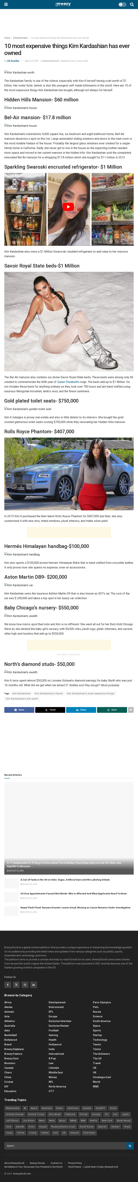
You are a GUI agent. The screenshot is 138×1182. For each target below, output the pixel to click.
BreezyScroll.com (22, 1173)
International (56, 1053)
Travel (97, 1063)
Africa (8, 1002)
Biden (59, 1108)
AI (25, 1108)
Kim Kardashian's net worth (22, 699)
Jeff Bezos (12, 1120)
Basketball (10, 1035)
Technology (100, 1039)
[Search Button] (132, 4)
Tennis (97, 1044)
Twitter (45, 1133)
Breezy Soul (11, 1058)
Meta (52, 1120)
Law (51, 1063)
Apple (34, 1108)
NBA (83, 1120)
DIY (6, 1086)
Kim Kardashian (22, 693)
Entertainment (20, 38)
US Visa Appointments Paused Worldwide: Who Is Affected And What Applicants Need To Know (73, 893)
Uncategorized (102, 1077)
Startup (97, 1035)
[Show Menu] (6, 4)
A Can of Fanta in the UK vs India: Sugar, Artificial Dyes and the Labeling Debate (65, 879)
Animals (9, 1011)
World (96, 1081)
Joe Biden (28, 1120)
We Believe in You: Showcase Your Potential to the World (33, 1166)
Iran (115, 1114)
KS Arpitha (13, 61)
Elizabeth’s (72, 382)
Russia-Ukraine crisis (63, 1127)
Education (10, 1091)
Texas (9, 1133)
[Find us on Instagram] (25, 985)
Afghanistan (12, 1108)
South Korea (86, 1127)
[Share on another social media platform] (131, 710)
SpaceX (102, 1127)
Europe (53, 1016)
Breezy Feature (13, 1053)
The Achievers (101, 1053)
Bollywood (10, 1039)
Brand (8, 1044)
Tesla (127, 1127)
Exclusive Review (59, 1025)
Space (96, 1025)
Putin (32, 1127)
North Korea (123, 1120)
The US (97, 1058)
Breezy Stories (37, 1163)
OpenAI (20, 1127)
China (7, 1077)
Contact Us (56, 1163)
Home (7, 38)
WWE (96, 1086)
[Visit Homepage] (63, 4)
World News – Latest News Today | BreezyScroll (93, 1166)
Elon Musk (55, 1114)
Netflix (93, 1120)
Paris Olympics (102, 1002)
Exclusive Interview (60, 1021)
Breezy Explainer (14, 1049)
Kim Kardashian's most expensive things (90, 693)
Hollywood (55, 1044)
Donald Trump (36, 1114)
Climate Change (15, 1114)
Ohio (8, 1127)
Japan (125, 1114)
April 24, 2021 (32, 61)
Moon (62, 1120)
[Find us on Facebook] (7, 985)
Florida (84, 1114)
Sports (97, 1030)
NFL (51, 1081)
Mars (42, 1120)
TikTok (20, 1133)
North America (57, 1086)
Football (54, 1030)
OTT (51, 1091)
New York (107, 1120)
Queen (61, 382)
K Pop (52, 1058)
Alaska (8, 1007)
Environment (56, 1007)
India (52, 1049)
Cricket (8, 1081)
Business (9, 1063)
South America (102, 1021)
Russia (97, 1011)
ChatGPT (100, 1108)
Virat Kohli (89, 1133)
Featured (70, 1114)
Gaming (53, 1035)
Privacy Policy (75, 1163)
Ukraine (74, 1133)
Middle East (56, 1072)
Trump (32, 1133)
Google (96, 1114)
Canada (8, 1067)
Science (97, 1016)
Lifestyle (54, 1067)
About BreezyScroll (14, 1163)
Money (53, 1077)
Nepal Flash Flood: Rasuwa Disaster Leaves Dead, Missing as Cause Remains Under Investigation (75, 907)
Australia (9, 1025)
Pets (95, 1007)
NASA (73, 1120)
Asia (7, 1016)
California (73, 1108)
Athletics (9, 1021)
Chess (8, 1072)
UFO (55, 1133)
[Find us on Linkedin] (33, 985)
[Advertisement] (69, 532)
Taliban (115, 1127)
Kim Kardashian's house (49, 693)
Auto (7, 1030)
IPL (107, 1114)
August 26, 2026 (16, 871)
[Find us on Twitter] (16, 985)
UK (94, 1067)
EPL (51, 1011)
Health (52, 1039)
